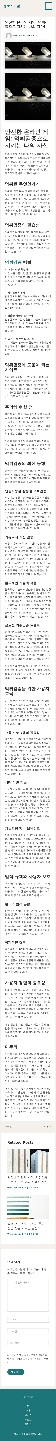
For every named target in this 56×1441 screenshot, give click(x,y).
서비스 (28, 1415)
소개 (28, 1410)
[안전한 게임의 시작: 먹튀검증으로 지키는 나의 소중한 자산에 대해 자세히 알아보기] (28, 1160)
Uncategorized (15, 1187)
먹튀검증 (13, 262)
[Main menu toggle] (48, 6)
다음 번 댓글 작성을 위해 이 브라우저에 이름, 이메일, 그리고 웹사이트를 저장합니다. (27, 1359)
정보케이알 (12, 6)
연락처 (28, 1424)
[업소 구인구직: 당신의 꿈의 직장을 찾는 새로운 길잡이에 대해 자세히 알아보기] (28, 1207)
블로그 (28, 1419)
